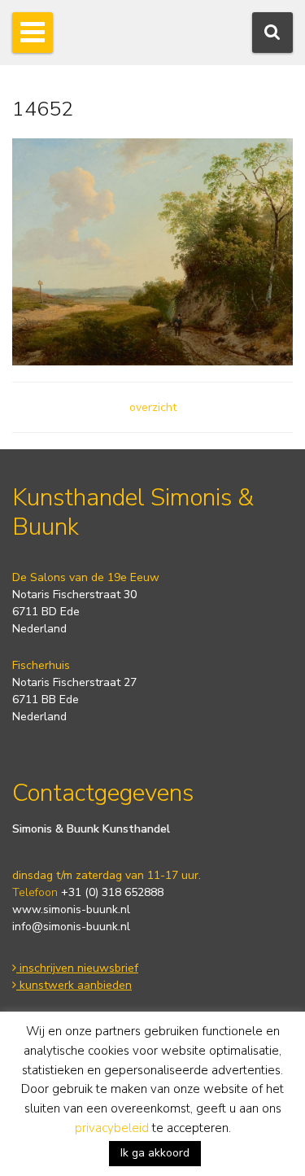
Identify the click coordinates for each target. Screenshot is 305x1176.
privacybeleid (112, 1128)
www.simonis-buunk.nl (71, 909)
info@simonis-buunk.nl (71, 926)
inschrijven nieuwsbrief (77, 968)
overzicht (152, 407)
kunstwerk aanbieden (74, 985)
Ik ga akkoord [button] (155, 1153)
